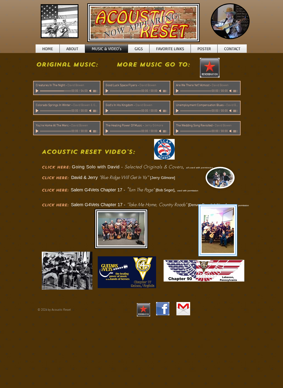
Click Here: (55, 177)
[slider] (95, 91)
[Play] (37, 91)
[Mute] (90, 91)
